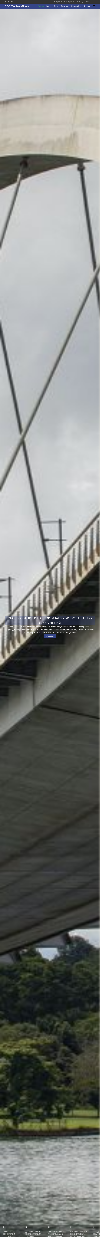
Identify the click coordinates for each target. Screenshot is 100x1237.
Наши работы (76, 6)
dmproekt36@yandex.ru (87, 2)
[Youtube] (5, 2)
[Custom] (12, 2)
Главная (41, 6)
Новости (49, 6)
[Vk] (8, 2)
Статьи (56, 6)
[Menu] (94, 6)
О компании (65, 6)
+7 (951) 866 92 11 (73, 2)
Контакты (87, 6)
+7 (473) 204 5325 (61, 2)
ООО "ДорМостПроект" (18, 6)
